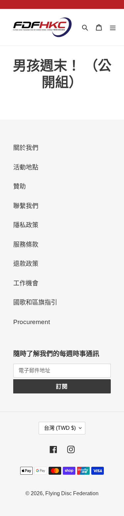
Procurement (31, 321)
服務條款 (25, 244)
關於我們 (25, 147)
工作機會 (25, 283)
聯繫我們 (25, 206)
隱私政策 (25, 225)
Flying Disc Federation (72, 493)
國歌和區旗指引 (35, 302)
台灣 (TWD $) (60, 428)
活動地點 (25, 167)
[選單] (113, 27)
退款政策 (25, 263)
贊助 (19, 186)
